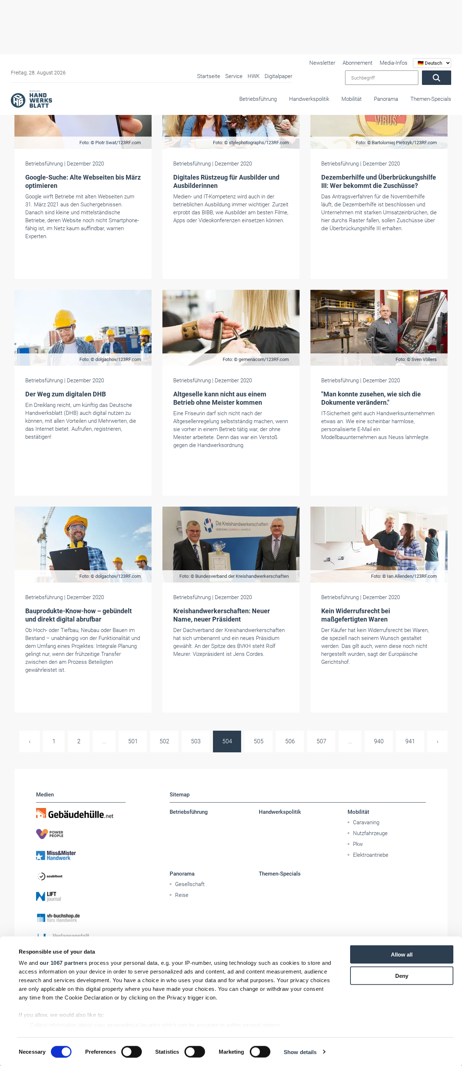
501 (133, 741)
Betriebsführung (258, 99)
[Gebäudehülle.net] (81, 813)
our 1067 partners (63, 963)
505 (258, 741)
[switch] (131, 1051)
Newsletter (322, 63)
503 (196, 741)
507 (321, 741)
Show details (300, 1052)
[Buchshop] (81, 918)
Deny (401, 975)
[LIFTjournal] (81, 897)
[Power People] (81, 834)
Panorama (386, 99)
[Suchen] (436, 77)
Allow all (402, 954)
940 (379, 741)
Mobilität (351, 99)
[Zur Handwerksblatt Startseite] (31, 99)
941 (410, 741)
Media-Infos (393, 63)
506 (290, 741)
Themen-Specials (430, 99)
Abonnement (357, 63)
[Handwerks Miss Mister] (81, 855)
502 (164, 741)
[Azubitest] (81, 876)
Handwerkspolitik (309, 99)
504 (227, 741)
